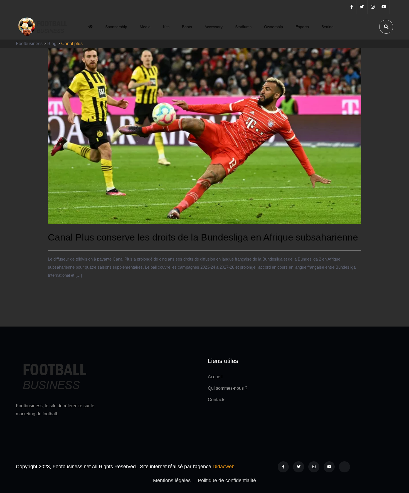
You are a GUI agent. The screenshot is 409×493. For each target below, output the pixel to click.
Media (145, 26)
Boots (187, 26)
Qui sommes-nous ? (227, 388)
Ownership (273, 26)
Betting (327, 26)
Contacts (216, 399)
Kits (166, 26)
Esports (302, 26)
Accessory (213, 26)
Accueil (215, 376)
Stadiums (243, 26)
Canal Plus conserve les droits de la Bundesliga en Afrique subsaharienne (203, 237)
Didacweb (224, 466)
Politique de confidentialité (227, 480)
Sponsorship (116, 26)
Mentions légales (172, 480)
